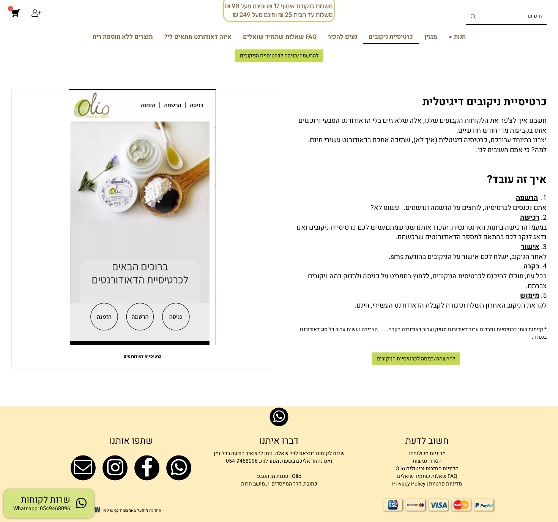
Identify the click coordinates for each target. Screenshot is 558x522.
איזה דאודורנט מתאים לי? (198, 36)
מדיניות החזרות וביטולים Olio (427, 469)
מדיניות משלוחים (427, 453)
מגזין (430, 36)
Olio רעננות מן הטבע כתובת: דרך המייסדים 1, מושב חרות (279, 480)
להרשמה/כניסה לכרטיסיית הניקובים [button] (279, 56)
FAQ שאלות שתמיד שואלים (280, 36)
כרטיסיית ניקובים (391, 36)
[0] (15, 17)
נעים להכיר (342, 36)
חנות (459, 36)
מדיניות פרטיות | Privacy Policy (427, 484)
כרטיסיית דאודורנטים (142, 356)
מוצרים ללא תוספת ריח (123, 36)
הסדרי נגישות (427, 461)
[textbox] (416, 139)
